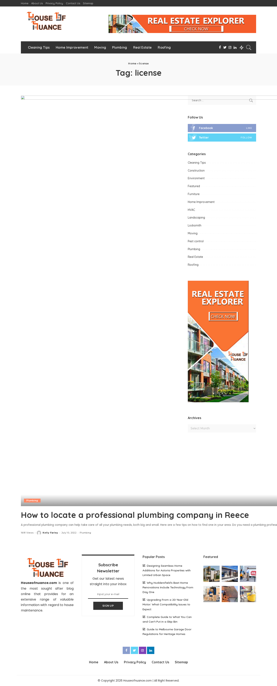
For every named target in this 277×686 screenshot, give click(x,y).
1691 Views (27, 533)
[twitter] (222, 137)
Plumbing (32, 500)
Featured (194, 186)
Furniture (194, 194)
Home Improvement (201, 202)
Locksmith (194, 225)
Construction (196, 170)
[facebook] (222, 128)
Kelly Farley (50, 533)
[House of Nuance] (46, 21)
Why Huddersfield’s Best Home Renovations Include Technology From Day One (168, 587)
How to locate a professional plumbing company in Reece (135, 515)
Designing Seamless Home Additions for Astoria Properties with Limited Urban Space (167, 570)
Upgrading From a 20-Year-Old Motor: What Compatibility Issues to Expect (166, 604)
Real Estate (195, 257)
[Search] (249, 47)
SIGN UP (108, 605)
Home (132, 63)
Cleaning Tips (197, 162)
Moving (193, 233)
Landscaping (196, 217)
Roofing (193, 265)
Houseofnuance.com (39, 582)
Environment (196, 178)
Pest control (196, 241)
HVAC (191, 210)
